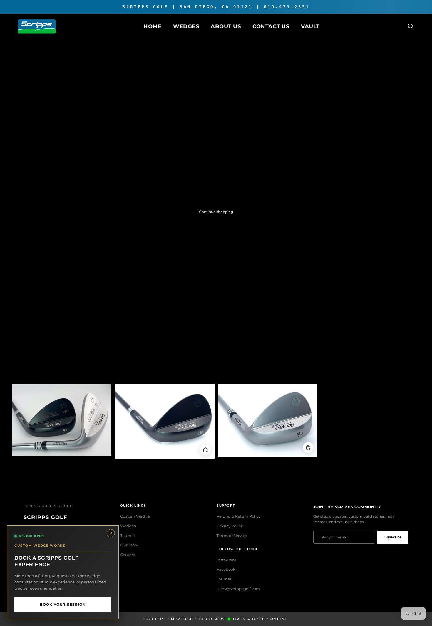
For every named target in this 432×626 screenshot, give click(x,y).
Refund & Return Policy (239, 516)
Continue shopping (216, 211)
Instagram (226, 560)
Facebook (226, 569)
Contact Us (270, 26)
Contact (127, 554)
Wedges (186, 26)
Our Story (129, 545)
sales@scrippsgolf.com (238, 588)
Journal (127, 535)
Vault (310, 26)
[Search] (410, 26)
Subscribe (392, 537)
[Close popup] (111, 533)
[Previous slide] (20, 419)
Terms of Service (232, 535)
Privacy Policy (230, 525)
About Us (226, 26)
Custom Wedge (135, 516)
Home (152, 26)
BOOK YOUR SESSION (63, 604)
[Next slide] (102, 419)
